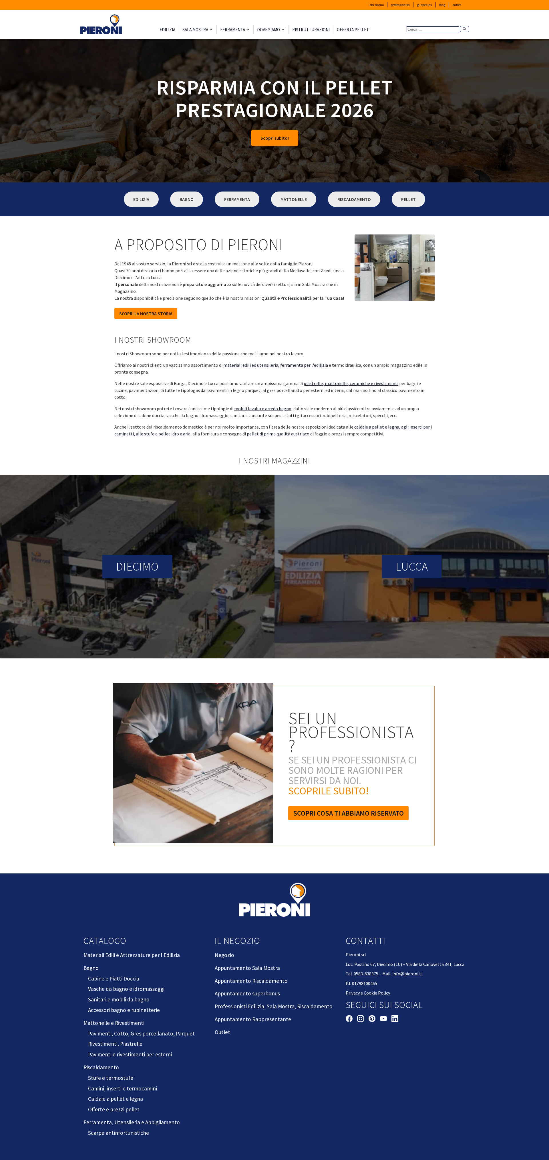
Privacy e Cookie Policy (368, 993)
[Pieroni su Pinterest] (372, 1019)
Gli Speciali (424, 5)
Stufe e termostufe (110, 1077)
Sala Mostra (195, 29)
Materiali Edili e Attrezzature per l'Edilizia (131, 955)
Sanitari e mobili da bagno (119, 999)
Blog (442, 5)
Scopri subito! (274, 138)
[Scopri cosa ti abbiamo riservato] (194, 766)
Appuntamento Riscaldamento (251, 980)
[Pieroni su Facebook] (349, 1019)
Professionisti (400, 5)
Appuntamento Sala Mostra (247, 967)
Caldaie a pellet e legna (115, 1098)
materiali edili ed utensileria (250, 365)
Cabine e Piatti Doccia (113, 978)
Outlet (456, 5)
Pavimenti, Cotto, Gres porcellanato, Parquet (141, 1033)
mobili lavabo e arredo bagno (262, 408)
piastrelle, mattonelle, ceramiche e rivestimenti (351, 383)
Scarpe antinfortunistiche (118, 1132)
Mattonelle (294, 199)
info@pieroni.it (407, 973)
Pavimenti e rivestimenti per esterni (130, 1054)
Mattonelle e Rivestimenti (113, 1022)
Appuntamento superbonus (247, 993)
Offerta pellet (353, 29)
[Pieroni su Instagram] (360, 1019)
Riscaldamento (354, 199)
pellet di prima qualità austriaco (278, 434)
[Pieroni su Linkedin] (394, 1019)
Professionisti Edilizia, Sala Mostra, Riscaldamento (274, 1006)
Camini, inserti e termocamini (122, 1088)
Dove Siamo (268, 29)
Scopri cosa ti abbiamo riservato (348, 813)
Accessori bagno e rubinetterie (124, 1010)
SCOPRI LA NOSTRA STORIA (145, 313)
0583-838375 (366, 973)
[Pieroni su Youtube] (383, 1019)
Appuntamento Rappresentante (253, 1019)
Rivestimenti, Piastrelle (115, 1043)
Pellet (408, 199)
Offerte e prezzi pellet (114, 1109)
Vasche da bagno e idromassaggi (126, 988)
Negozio (224, 955)
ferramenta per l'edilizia (304, 365)
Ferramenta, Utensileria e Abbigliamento (131, 1122)
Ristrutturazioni (311, 29)
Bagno (187, 199)
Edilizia (167, 29)
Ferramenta (232, 29)
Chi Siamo (376, 5)
